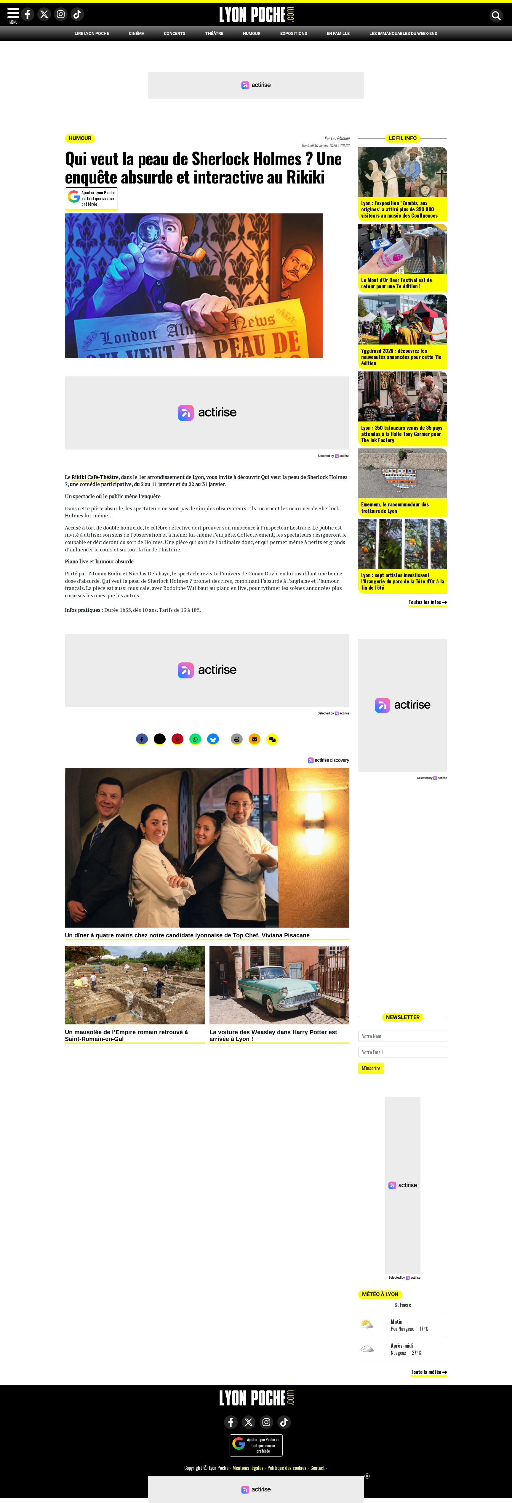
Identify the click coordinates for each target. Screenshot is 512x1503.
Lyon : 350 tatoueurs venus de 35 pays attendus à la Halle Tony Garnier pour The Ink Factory (401, 434)
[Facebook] (26, 14)
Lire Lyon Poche (92, 33)
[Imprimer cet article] (237, 739)
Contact (318, 1467)
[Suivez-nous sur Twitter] (247, 1426)
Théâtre (214, 33)
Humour (251, 33)
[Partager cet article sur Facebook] (142, 739)
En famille (338, 33)
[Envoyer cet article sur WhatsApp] (195, 739)
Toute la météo (426, 1371)
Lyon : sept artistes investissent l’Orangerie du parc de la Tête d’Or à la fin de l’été (402, 581)
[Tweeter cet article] (160, 739)
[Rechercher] (495, 16)
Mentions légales (248, 1467)
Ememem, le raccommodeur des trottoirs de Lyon (395, 507)
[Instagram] (59, 14)
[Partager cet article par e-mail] (254, 739)
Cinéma (136, 33)
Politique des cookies (287, 1467)
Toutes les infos (425, 602)
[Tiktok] (76, 14)
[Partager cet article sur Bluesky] (213, 739)
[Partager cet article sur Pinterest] (177, 739)
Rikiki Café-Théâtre (95, 477)
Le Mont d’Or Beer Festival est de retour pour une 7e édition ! (396, 283)
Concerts (174, 33)
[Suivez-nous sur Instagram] (265, 1426)
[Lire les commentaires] (272, 739)
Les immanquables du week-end (403, 33)
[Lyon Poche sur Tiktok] (282, 1426)
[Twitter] (42, 14)
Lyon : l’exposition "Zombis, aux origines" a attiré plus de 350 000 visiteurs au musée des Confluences (399, 209)
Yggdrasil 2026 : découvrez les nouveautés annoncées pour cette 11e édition (401, 357)
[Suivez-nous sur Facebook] (229, 1426)
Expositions (293, 33)
